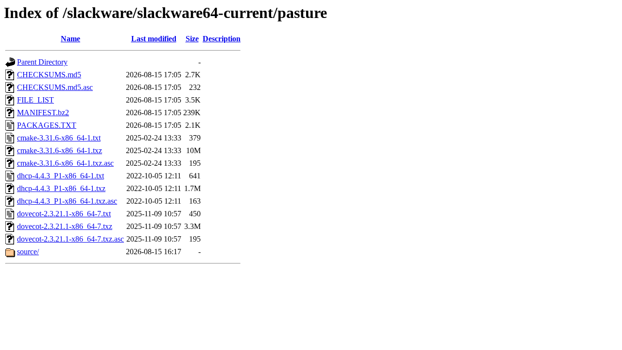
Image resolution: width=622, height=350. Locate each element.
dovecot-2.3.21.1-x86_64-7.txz (64, 226)
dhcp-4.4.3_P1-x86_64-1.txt (60, 176)
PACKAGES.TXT (46, 125)
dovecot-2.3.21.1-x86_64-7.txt (64, 214)
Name (70, 39)
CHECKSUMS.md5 (49, 74)
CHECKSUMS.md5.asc (55, 87)
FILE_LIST (35, 100)
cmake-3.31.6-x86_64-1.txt (59, 138)
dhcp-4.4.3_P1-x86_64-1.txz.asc (67, 201)
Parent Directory (42, 62)
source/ (28, 251)
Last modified (153, 39)
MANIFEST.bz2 (43, 112)
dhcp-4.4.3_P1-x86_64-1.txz (61, 188)
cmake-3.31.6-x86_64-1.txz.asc (65, 163)
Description (222, 39)
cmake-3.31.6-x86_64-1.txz (59, 150)
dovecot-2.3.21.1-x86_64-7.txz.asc (70, 239)
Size (192, 39)
